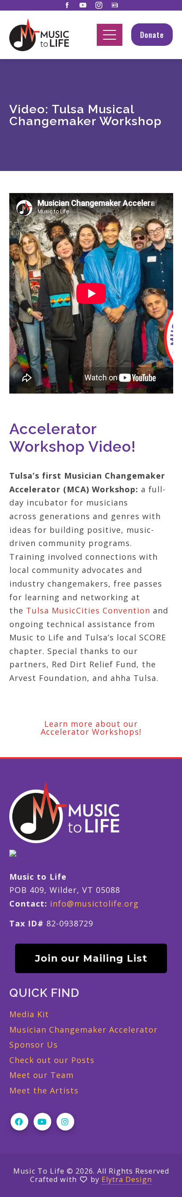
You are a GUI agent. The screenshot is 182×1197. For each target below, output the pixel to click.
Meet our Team (41, 1075)
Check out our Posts (52, 1060)
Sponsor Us (33, 1044)
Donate (152, 34)
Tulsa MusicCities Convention (88, 610)
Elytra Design (127, 1179)
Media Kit (29, 1014)
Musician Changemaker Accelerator (83, 1029)
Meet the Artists (44, 1090)
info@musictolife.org (94, 903)
